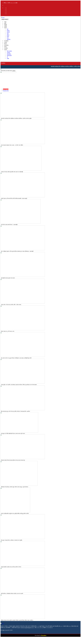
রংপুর (8, 38)
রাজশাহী (8, 32)
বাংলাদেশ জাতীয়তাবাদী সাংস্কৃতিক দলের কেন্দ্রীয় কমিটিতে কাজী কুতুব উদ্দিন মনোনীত (15, 513)
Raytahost (43, 635)
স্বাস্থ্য (8, 58)
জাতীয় (5, 23)
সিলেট (8, 36)
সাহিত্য (5, 46)
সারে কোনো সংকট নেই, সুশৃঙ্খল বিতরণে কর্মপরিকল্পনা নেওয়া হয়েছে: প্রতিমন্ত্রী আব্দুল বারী (16, 358)
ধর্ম (7, 57)
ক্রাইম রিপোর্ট (9, 55)
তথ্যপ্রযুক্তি (6, 45)
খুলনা (8, 33)
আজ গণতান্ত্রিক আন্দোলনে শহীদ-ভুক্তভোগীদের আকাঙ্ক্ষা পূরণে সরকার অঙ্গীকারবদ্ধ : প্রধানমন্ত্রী (17, 251)
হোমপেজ (14, 70)
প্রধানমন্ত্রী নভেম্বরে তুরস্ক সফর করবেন (8, 278)
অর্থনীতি (5, 26)
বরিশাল (8, 35)
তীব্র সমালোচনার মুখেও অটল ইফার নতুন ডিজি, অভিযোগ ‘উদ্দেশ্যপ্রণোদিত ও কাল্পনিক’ (15, 411)
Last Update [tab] (5, 89)
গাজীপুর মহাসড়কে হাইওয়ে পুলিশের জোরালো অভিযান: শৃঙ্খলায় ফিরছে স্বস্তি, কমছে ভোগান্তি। (17, 620)
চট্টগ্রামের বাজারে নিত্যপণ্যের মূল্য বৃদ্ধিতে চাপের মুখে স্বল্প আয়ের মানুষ (13, 460)
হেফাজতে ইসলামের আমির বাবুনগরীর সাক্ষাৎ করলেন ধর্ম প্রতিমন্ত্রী (12, 171)
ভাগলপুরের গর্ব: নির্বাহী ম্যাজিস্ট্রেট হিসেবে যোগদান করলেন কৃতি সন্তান (13, 433)
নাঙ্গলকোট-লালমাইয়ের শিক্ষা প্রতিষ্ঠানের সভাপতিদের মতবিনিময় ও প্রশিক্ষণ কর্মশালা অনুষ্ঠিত (63, 66)
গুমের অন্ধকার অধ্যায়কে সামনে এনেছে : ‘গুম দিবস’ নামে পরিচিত (12, 145)
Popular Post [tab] (6, 90)
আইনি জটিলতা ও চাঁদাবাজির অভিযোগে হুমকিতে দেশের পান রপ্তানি (12, 593)
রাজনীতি (5, 24)
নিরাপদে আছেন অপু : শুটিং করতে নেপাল (7, 331)
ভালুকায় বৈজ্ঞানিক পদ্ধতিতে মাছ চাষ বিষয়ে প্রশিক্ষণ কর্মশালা (11, 567)
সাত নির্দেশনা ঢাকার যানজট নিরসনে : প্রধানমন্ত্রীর (9, 224)
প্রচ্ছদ (5, 21)
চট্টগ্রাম (8, 30)
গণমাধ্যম (8, 52)
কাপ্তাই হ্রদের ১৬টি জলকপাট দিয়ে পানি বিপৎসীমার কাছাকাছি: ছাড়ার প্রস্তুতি (14, 198)
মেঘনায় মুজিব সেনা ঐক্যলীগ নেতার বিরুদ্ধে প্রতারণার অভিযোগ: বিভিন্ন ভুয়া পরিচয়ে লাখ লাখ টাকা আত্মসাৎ (19, 384)
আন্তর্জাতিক (6, 40)
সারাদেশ (5, 27)
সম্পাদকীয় (6, 48)
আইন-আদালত (9, 51)
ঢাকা (7, 29)
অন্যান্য (5, 49)
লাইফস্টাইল (9, 54)
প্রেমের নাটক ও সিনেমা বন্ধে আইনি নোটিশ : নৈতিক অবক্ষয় (11, 304)
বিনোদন (5, 43)
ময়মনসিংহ (8, 39)
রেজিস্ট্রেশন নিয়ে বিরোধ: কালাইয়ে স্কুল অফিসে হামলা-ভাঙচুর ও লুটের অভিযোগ (14, 486)
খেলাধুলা (5, 42)
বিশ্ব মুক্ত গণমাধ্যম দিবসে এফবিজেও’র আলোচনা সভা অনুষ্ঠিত (11, 540)
